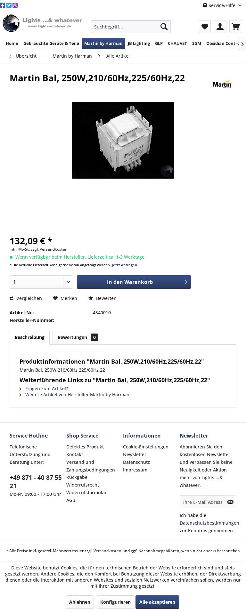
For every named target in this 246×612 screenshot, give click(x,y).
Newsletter (134, 454)
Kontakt (74, 454)
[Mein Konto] (220, 26)
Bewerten (106, 298)
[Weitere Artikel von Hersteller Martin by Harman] (222, 84)
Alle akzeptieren (157, 602)
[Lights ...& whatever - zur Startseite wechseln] (43, 23)
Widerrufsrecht (82, 485)
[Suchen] (164, 26)
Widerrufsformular (86, 492)
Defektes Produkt (85, 447)
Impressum (135, 470)
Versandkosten (107, 550)
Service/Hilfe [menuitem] (222, 5)
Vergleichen (28, 298)
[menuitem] (131, 26)
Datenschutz (136, 462)
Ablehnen (79, 602)
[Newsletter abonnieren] (230, 501)
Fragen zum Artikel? (46, 388)
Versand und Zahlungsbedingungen (90, 466)
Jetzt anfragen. (125, 264)
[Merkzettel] (204, 26)
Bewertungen (77, 337)
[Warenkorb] (235, 26)
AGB (70, 500)
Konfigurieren (115, 602)
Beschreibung (30, 337)
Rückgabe (76, 477)
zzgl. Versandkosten (49, 249)
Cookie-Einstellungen (145, 447)
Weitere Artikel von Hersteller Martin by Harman (76, 394)
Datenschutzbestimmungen (209, 523)
